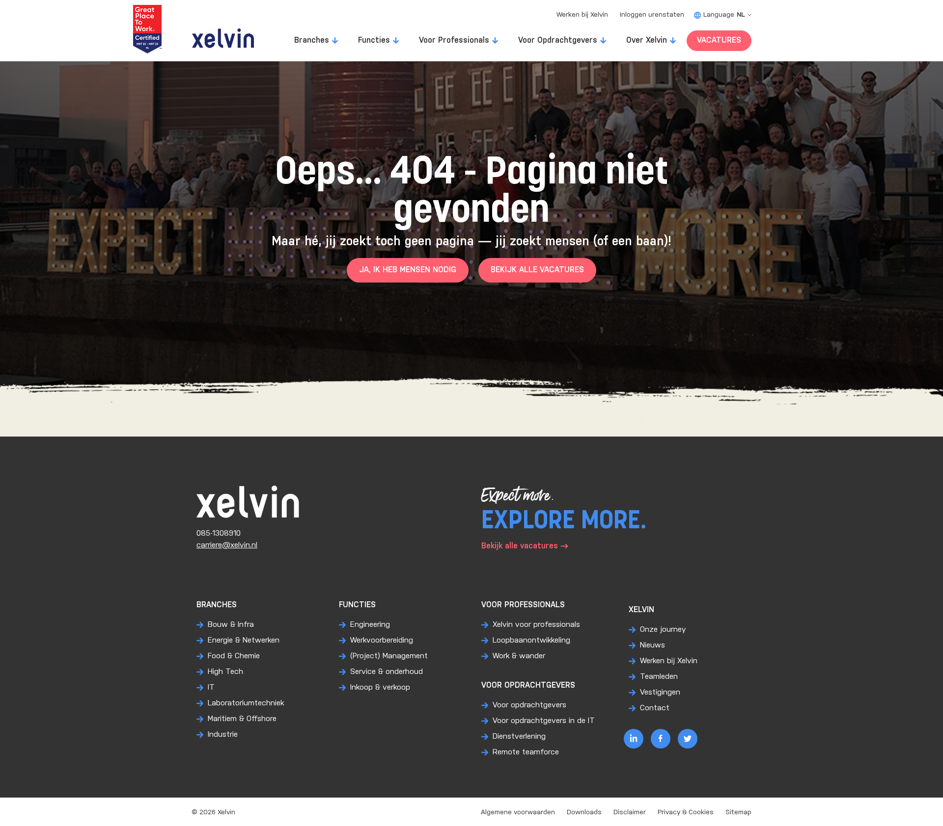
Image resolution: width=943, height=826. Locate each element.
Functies (374, 40)
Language (724, 15)
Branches (311, 40)
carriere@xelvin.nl (226, 545)
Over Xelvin (646, 40)
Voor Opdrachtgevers (557, 40)
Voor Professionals (454, 40)
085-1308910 (218, 533)
